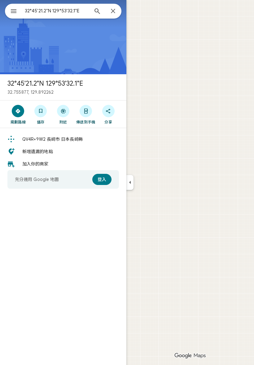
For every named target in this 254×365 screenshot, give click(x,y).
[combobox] (57, 11)
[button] (63, 139)
